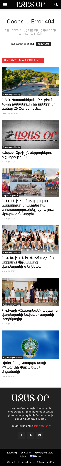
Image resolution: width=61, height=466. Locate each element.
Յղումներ (26, 452)
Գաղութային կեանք (11, 94)
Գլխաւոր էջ (11, 452)
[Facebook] (21, 435)
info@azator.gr (42, 425)
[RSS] (30, 435)
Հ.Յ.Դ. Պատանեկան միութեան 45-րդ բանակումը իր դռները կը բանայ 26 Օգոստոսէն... (29, 104)
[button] (56, 4)
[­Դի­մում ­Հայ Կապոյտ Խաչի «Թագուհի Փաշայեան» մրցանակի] (30, 344)
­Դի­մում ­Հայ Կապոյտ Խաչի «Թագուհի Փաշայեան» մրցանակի (24, 367)
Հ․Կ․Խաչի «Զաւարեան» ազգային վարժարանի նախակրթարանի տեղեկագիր (30, 315)
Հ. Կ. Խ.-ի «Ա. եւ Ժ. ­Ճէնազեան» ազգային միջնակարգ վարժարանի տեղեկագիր (28, 262)
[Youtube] (39, 435)
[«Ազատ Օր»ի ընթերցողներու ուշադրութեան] (30, 134)
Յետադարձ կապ (43, 452)
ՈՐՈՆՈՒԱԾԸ (43, 44)
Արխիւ (23, 456)
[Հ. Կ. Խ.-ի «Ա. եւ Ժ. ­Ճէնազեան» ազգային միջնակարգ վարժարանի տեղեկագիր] (30, 239)
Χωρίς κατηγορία (10, 195)
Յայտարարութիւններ (12, 357)
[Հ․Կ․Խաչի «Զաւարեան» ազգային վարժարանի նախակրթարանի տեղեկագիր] (30, 292)
